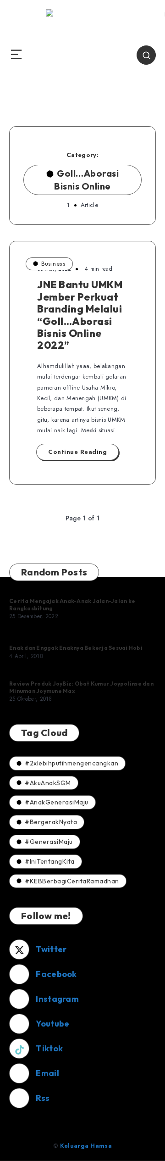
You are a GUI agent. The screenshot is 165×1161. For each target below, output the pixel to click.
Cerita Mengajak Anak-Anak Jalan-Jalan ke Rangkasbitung (72, 604)
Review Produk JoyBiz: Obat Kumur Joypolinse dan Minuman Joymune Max (81, 687)
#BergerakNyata (51, 822)
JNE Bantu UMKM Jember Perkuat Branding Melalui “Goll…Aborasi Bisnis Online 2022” (79, 315)
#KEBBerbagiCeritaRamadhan (72, 881)
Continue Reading (77, 451)
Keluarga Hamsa (86, 1145)
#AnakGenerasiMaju (56, 802)
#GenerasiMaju (49, 841)
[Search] (146, 55)
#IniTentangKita (50, 861)
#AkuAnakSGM (48, 783)
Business (53, 263)
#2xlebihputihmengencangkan (71, 763)
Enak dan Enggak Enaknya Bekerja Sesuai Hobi (76, 647)
